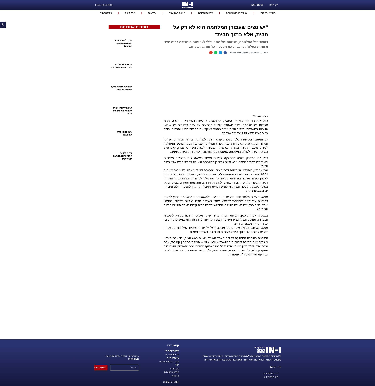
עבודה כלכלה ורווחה (236, 13)
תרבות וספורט (205, 13)
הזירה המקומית (177, 13)
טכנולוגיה (130, 13)
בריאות (152, 13)
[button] (225, 52)
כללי (177, 365)
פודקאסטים (106, 13)
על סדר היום (173, 358)
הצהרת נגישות (171, 381)
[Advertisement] (214, 302)
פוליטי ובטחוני (268, 13)
